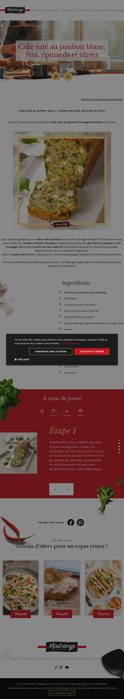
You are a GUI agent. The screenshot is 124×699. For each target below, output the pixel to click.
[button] (22, 359)
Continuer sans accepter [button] (50, 351)
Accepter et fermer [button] (92, 351)
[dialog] (62, 349)
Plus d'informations (70, 343)
